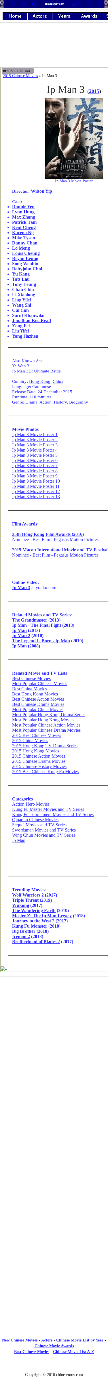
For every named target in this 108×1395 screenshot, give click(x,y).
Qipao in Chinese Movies (35, 819)
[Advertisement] (54, 1028)
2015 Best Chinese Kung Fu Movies (45, 771)
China (58, 381)
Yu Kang (21, 274)
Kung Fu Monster (29, 926)
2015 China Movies (30, 740)
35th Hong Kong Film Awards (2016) (48, 534)
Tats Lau (21, 279)
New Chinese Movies (19, 1340)
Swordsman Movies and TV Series (44, 830)
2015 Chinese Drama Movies (38, 761)
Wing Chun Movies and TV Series (43, 835)
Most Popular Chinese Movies (39, 683)
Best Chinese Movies (31, 678)
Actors (46, 1340)
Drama (31, 402)
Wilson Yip (41, 191)
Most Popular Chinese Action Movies (46, 725)
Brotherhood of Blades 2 (36, 941)
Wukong (20, 905)
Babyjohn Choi (27, 268)
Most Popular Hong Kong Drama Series (48, 714)
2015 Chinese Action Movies (38, 756)
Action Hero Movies (31, 804)
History (60, 402)
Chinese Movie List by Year (79, 1340)
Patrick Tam (24, 222)
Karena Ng (23, 232)
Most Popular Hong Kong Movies (43, 719)
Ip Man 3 (21, 587)
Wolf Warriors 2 (28, 895)
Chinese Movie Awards (54, 1346)
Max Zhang (23, 217)
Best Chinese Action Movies (38, 699)
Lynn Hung (23, 211)
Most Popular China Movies (37, 709)
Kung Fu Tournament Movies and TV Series (53, 814)
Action (45, 402)
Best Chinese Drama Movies (38, 704)
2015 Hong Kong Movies (35, 750)
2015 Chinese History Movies (39, 766)
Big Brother (23, 931)
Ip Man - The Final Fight (36, 625)
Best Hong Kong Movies (35, 693)
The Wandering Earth (34, 910)
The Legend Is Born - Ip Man (41, 640)
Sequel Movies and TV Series (39, 824)
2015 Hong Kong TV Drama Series (44, 745)
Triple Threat (25, 900)
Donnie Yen (23, 206)
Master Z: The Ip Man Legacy (42, 915)
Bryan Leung (25, 258)
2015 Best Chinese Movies (36, 735)
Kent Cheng (24, 227)
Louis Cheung (26, 253)
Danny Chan (24, 242)
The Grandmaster (29, 620)
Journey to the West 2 (33, 920)
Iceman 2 (21, 936)
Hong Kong (39, 381)
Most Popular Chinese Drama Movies (46, 730)
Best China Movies (29, 688)
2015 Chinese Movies (20, 76)
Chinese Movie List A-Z (73, 1352)
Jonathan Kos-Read (31, 320)
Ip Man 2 (21, 635)
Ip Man (19, 630)
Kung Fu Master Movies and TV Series (48, 809)
